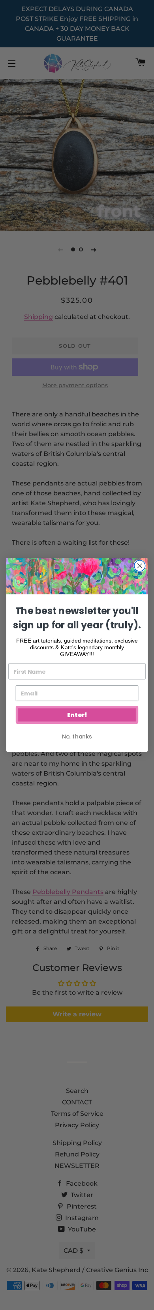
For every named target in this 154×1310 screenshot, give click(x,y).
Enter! (77, 714)
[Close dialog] (139, 565)
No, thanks (77, 736)
